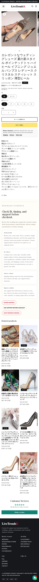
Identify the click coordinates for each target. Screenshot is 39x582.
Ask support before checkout (14, 308)
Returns (12, 135)
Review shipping (9, 302)
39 (24, 104)
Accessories (25, 539)
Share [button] (5, 195)
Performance (6, 546)
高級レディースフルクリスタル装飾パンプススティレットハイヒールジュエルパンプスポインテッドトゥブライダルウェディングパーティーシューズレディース (10, 355)
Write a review (19, 512)
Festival (4, 548)
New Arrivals (25, 544)
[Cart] (36, 6)
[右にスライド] (24, 51)
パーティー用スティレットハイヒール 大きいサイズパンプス (10, 478)
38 (18, 104)
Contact (5, 566)
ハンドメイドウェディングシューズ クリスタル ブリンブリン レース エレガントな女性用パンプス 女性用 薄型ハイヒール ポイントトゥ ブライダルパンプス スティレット (10, 438)
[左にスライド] (15, 51)
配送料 (3, 85)
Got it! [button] (33, 578)
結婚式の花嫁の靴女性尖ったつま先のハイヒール (10, 394)
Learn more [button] (22, 579)
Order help (19, 135)
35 (31, 104)
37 (11, 104)
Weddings (5, 539)
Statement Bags (26, 541)
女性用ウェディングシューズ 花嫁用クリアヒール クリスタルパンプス (28, 351)
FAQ (3, 559)
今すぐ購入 (20, 125)
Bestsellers (25, 546)
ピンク (12, 96)
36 (4, 104)
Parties (4, 544)
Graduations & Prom (9, 541)
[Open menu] (3, 6)
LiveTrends (18, 6)
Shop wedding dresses (12, 313)
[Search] (32, 6)
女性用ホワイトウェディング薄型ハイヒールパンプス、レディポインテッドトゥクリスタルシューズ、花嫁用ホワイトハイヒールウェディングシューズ (28, 482)
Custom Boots (7, 551)
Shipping (5, 135)
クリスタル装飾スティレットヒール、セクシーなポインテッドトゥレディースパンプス (28, 435)
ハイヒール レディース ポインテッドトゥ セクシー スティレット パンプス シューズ (28, 396)
